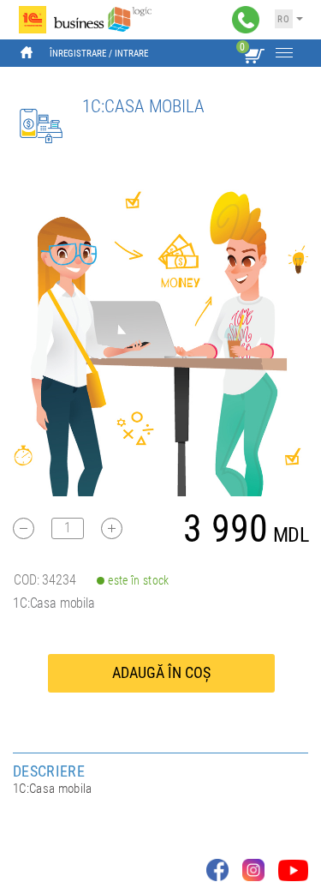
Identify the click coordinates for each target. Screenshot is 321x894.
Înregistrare (78, 53)
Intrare (131, 53)
